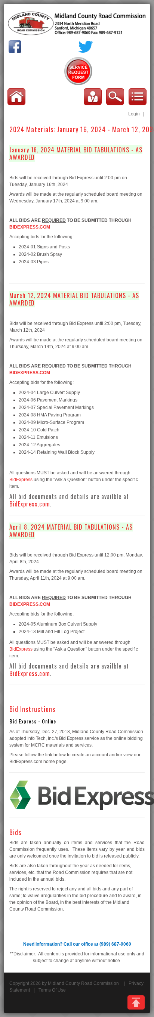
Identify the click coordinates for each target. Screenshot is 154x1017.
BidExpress (21, 479)
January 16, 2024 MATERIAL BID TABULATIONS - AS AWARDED (75, 153)
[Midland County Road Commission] (77, 23)
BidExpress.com (29, 503)
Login (134, 114)
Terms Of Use (52, 990)
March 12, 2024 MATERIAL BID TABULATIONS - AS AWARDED (74, 299)
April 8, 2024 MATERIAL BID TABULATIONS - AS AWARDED (71, 531)
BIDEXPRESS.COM (29, 227)
